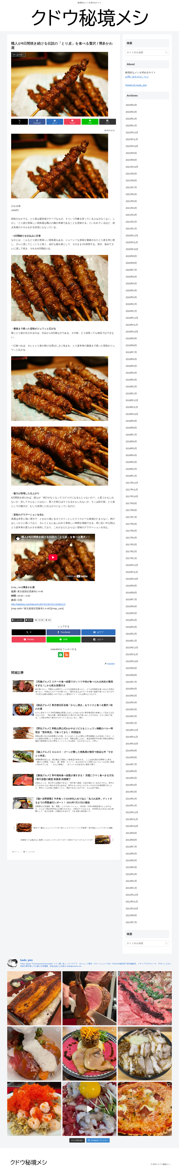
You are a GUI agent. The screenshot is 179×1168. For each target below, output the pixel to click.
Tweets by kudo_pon (136, 85)
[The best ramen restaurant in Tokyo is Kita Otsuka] (145, 1054)
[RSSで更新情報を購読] (66, 654)
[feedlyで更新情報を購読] (60, 654)
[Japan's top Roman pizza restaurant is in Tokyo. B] (145, 1109)
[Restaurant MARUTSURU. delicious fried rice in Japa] (34, 1109)
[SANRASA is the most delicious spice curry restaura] (89, 1054)
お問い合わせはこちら (137, 77)
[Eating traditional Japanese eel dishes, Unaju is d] (34, 998)
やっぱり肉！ (18, 620)
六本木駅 (40, 620)
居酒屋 (30, 620)
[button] (107, 122)
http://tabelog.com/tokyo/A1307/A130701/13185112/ (38, 604)
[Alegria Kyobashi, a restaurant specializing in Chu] (89, 998)
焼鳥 (49, 620)
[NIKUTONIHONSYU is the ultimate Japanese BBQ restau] (145, 998)
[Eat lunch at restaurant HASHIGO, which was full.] (34, 1054)
